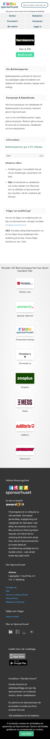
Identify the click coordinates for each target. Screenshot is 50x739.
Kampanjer (37, 21)
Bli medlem (12, 26)
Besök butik (25, 54)
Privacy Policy (12, 598)
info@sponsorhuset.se (16, 224)
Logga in (37, 26)
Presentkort (12, 21)
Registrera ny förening (15, 602)
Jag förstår (26, 733)
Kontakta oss (11, 587)
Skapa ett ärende (12, 616)
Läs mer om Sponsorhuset (17, 594)
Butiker (12, 15)
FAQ (7, 591)
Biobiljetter (37, 15)
